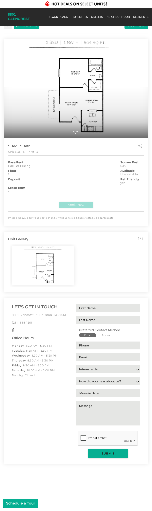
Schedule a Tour (20, 503)
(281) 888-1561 (22, 322)
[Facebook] (13, 330)
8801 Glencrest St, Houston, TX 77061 (39, 315)
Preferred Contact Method (99, 330)
